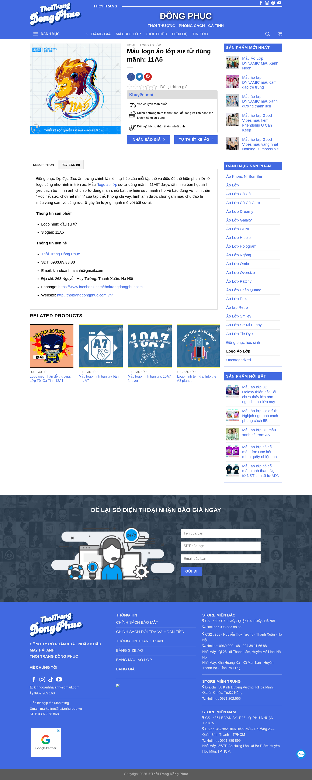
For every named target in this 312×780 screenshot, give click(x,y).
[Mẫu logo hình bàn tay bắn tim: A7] (101, 346)
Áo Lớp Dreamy (239, 211)
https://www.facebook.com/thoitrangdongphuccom (100, 287)
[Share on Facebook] (131, 77)
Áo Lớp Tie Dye (239, 334)
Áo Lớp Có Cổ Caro (243, 203)
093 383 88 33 (231, 627)
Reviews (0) (71, 164)
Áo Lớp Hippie (238, 238)
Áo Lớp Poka (237, 299)
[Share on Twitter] (139, 77)
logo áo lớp (107, 184)
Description (43, 164)
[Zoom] (35, 128)
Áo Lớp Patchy (239, 281)
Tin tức (200, 34)
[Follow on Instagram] (42, 680)
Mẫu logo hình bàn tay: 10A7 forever (149, 379)
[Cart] (280, 34)
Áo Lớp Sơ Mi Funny (244, 325)
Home (131, 45)
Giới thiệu (156, 34)
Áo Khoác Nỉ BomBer (244, 176)
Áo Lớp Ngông (238, 255)
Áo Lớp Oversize (240, 273)
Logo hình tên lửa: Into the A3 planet (196, 379)
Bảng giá (101, 34)
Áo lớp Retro (237, 307)
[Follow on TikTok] (50, 680)
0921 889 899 (230, 740)
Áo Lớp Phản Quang (243, 290)
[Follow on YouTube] (59, 680)
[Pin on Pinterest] (148, 77)
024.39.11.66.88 (255, 646)
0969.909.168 (229, 646)
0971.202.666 (230, 698)
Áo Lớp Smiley (238, 316)
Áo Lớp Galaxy (239, 220)
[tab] (43, 164)
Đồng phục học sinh (243, 342)
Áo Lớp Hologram (241, 246)
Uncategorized (238, 360)
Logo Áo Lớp (150, 45)
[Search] (267, 34)
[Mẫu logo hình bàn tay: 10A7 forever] (150, 346)
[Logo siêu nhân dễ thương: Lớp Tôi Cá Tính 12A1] (52, 346)
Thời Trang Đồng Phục (60, 254)
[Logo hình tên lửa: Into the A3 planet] (199, 346)
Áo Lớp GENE (238, 229)
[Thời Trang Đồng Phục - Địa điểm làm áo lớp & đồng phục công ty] (56, 14)
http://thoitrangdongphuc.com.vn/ (85, 295)
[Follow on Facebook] (34, 680)
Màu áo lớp (128, 34)
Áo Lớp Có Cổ (238, 194)
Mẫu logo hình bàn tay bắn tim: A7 (99, 379)
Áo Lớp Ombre (239, 264)
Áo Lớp (232, 185)
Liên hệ (179, 34)
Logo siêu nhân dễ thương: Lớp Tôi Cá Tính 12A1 (50, 379)
